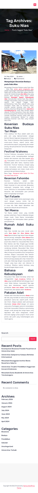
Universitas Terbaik (9, 450)
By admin (20, 76)
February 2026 (7, 399)
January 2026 (6, 403)
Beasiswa (5, 432)
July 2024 (5, 410)
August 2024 (6, 407)
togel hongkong (20, 279)
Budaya (8, 79)
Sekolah (4, 443)
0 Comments (20, 79)
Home (6, 30)
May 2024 (5, 418)
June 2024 (5, 414)
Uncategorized (7, 446)
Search (4, 333)
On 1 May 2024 (9, 76)
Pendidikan (5, 439)
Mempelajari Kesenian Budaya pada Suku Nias (17, 83)
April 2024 (5, 421)
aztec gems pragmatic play (24, 89)
